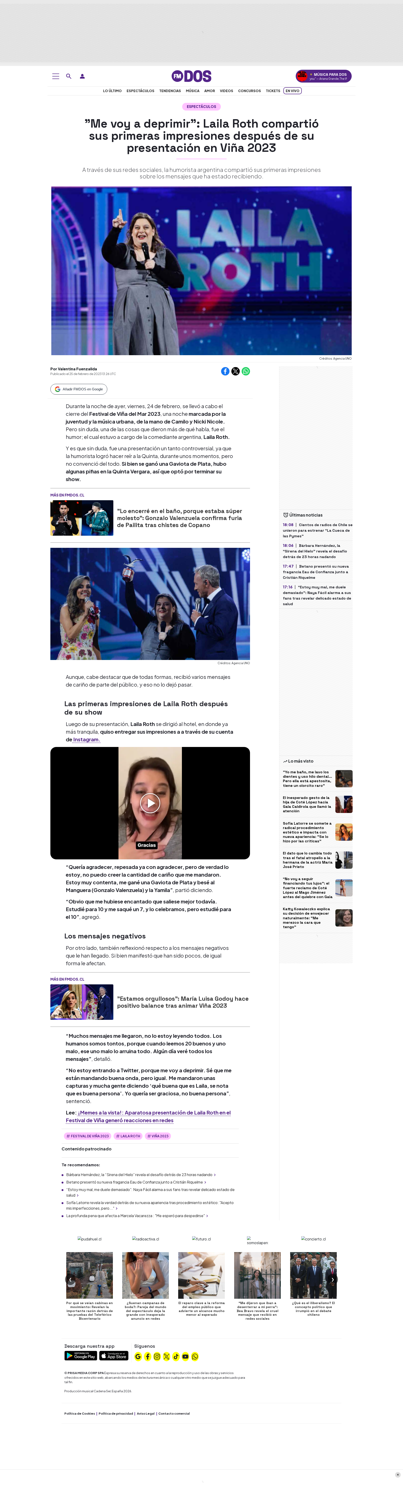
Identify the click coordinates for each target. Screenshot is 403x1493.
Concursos (249, 91)
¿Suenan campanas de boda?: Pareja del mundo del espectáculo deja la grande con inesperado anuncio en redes (145, 1311)
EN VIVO (292, 91)
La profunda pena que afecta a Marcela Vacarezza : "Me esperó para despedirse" (135, 1215)
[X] (166, 1356)
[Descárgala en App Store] (114, 1355)
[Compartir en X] (235, 371)
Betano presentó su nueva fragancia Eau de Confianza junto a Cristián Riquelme (134, 1182)
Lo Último (112, 91)
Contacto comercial (174, 1413)
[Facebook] (147, 1356)
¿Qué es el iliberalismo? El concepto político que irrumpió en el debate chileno (313, 1309)
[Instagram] (156, 1356)
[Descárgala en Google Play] (80, 1355)
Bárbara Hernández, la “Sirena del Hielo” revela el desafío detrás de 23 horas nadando (139, 1174)
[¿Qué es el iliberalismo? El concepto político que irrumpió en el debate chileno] (313, 1275)
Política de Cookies (79, 1413)
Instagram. (86, 739)
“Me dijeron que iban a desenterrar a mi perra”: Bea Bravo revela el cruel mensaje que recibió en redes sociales (257, 1311)
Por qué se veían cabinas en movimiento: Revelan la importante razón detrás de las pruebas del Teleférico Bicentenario (89, 1311)
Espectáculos (140, 91)
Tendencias (170, 91)
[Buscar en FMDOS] (69, 76)
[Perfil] (82, 76)
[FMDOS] (191, 75)
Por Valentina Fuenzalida (73, 368)
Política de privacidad (116, 1413)
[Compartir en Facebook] (225, 371)
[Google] (138, 1356)
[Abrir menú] (55, 76)
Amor (209, 91)
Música (192, 91)
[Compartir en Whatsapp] (246, 371)
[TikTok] (176, 1356)
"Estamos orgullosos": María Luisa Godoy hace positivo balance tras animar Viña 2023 (183, 1002)
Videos (226, 91)
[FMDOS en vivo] (302, 76)
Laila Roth (130, 1136)
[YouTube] (185, 1356)
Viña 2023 (160, 1136)
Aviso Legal (146, 1413)
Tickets (273, 91)
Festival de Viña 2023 (90, 1136)
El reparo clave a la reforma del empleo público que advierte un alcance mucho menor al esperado (201, 1309)
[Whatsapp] (194, 1356)
